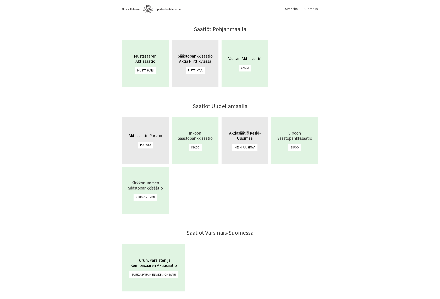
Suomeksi (311, 9)
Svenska (291, 9)
